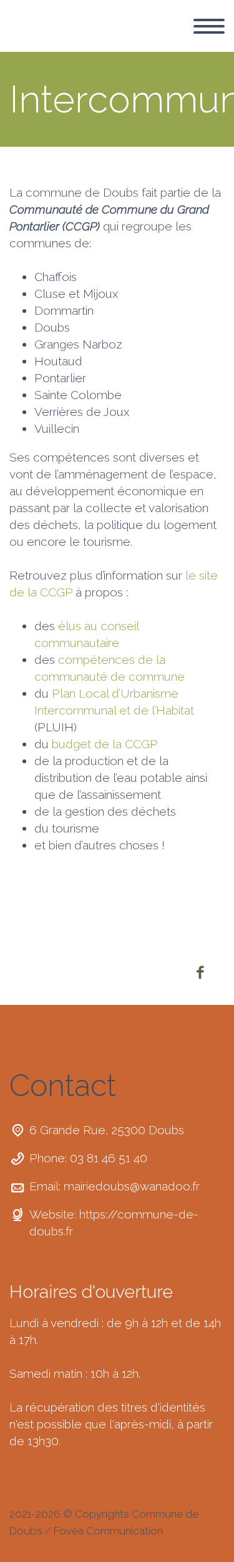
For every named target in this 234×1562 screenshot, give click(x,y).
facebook (199, 972)
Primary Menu (209, 26)
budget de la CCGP (105, 744)
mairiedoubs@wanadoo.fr (132, 1186)
